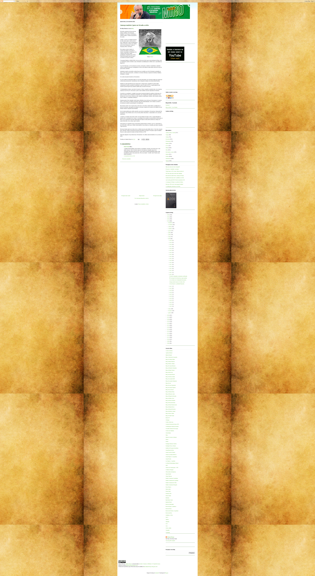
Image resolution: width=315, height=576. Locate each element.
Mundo (167, 154)
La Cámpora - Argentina (170, 461)
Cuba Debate (168, 433)
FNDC (167, 441)
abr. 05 (171, 298)
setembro (170, 228)
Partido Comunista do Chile (171, 482)
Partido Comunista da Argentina (172, 480)
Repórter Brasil (169, 502)
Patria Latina (168, 489)
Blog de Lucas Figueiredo (171, 385)
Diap (167, 435)
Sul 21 (167, 517)
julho (169, 232)
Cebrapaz (167, 420)
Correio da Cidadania (170, 430)
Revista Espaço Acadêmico (171, 506)
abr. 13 (171, 272)
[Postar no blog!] (144, 139)
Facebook (167, 105)
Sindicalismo (168, 158)
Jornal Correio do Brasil (170, 452)
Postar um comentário (126, 158)
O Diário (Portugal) (169, 469)
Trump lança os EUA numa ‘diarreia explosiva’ (175, 171)
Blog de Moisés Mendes (170, 400)
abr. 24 (171, 252)
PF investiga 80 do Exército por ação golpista (178, 278)
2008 (168, 343)
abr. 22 (171, 256)
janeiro (169, 312)
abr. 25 (171, 250)
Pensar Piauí (168, 491)
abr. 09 (171, 290)
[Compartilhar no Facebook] (147, 139)
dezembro (170, 222)
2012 (168, 335)
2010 (168, 339)
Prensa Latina (168, 495)
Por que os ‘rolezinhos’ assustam (172, 169)
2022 (168, 315)
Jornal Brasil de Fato (170, 450)
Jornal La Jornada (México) (171, 454)
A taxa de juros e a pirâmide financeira (176, 283)
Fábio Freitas (126, 146)
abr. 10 (171, 288)
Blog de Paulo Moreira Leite (171, 404)
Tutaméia (167, 521)
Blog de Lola (168, 383)
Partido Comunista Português (171, 484)
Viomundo (168, 532)
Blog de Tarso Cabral (170, 413)
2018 (168, 323)
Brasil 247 (168, 417)
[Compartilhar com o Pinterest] (148, 139)
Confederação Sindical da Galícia (172, 426)
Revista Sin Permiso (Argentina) (172, 510)
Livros (167, 145)
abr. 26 (171, 248)
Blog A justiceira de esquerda (171, 357)
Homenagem (168, 141)
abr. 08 (171, 292)
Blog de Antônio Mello (170, 359)
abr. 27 (171, 246)
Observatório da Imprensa (171, 471)
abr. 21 (171, 258)
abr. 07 (171, 294)
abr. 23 (171, 254)
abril (169, 238)
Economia (168, 139)
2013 (168, 333)
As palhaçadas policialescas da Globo (173, 186)
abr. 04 (171, 300)
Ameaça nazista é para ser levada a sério (177, 282)
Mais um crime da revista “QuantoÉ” (173, 166)
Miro (167, 150)
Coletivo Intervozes (169, 422)
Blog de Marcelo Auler (170, 394)
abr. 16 (171, 266)
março (169, 308)
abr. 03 (171, 302)
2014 (168, 331)
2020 (168, 319)
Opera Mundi (168, 474)
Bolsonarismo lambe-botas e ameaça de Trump (175, 175)
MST (167, 465)
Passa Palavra (168, 487)
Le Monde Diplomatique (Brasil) (172, 463)
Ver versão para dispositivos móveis (142, 198)
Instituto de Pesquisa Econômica (172, 448)
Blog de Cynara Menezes (170, 365)
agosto (169, 230)
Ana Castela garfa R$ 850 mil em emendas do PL (175, 180)
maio (169, 236)
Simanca (151, 56)
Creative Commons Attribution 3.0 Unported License (149, 563)
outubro (170, 226)
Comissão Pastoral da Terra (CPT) (172, 424)
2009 (168, 341)
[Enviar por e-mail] (142, 139)
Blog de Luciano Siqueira (171, 387)
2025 (168, 216)
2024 (168, 218)
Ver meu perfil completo (170, 540)
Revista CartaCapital (170, 504)
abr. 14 (171, 270)
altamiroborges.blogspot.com (131, 565)
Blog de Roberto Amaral (170, 411)
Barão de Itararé (169, 355)
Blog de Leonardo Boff (170, 378)
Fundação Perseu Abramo (171, 445)
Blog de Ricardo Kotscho (171, 409)
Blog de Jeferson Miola (170, 376)
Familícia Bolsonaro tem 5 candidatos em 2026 (175, 177)
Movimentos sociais (169, 152)
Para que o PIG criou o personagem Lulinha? (174, 184)
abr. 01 (171, 306)
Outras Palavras (169, 476)
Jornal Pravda (168, 459)
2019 (168, 321)
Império (167, 143)
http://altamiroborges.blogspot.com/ (150, 566)
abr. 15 (171, 268)
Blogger (166, 572)
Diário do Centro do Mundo (171, 437)
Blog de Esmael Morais (170, 374)
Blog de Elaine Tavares (170, 370)
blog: (133, 28)
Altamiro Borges (170, 537)
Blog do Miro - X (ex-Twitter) (171, 107)
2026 (168, 214)
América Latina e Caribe (170, 132)
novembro (170, 224)
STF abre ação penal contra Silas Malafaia (174, 173)
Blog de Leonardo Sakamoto (171, 381)
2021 (168, 317)
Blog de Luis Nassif (169, 389)
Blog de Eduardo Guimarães (171, 368)
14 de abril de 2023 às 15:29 (129, 156)
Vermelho (167, 530)
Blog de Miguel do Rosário (171, 396)
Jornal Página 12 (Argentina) (171, 456)
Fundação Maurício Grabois (171, 443)
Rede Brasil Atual (169, 500)
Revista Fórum (168, 508)
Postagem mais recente (125, 195)
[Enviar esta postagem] (138, 139)
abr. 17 (171, 264)
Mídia (167, 147)
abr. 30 (171, 240)
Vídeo (167, 160)
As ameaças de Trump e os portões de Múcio (174, 182)
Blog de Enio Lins (169, 372)
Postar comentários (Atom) (143, 204)
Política (167, 156)
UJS (166, 526)
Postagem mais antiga (157, 195)
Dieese (167, 439)
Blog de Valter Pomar (170, 415)
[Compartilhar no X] (145, 139)
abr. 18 (171, 262)
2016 (168, 327)
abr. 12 (171, 274)
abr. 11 (171, 286)
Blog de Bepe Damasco (170, 361)
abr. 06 (171, 296)
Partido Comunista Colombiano (172, 478)
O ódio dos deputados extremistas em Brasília (178, 276)
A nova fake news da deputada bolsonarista (177, 280)
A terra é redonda (169, 350)
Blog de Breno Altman (170, 363)
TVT (167, 523)
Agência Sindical (169, 352)
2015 (168, 329)
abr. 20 (171, 260)
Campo (167, 134)
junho (169, 234)
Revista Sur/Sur (169, 513)
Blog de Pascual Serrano (170, 402)
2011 (168, 337)
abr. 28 (171, 244)
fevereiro (170, 310)
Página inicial (141, 195)
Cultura (167, 137)
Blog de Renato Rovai (170, 407)
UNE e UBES (168, 528)
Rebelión (167, 497)
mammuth (157, 572)
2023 (168, 221)
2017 (168, 325)
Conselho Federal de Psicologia (172, 428)
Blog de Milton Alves (170, 398)
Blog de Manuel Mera (170, 391)
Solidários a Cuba (169, 515)
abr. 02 (171, 304)
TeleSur (167, 519)
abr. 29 (171, 242)
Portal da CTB (168, 493)
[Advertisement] (141, 177)
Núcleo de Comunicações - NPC (172, 467)
